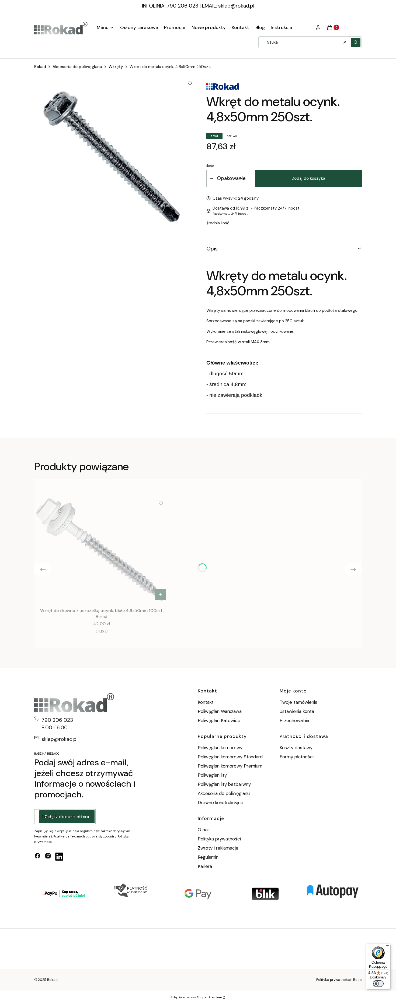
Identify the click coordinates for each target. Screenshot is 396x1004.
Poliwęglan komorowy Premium (230, 766)
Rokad (40, 66)
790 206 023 (57, 720)
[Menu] (387, 946)
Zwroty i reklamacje (218, 848)
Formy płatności (297, 757)
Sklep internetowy (196, 997)
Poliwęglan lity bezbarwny (224, 784)
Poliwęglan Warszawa (220, 711)
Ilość (210, 166)
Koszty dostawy (296, 748)
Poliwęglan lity (212, 775)
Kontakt (206, 702)
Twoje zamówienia (298, 702)
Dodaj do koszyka (308, 178)
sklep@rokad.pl (236, 5)
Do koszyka (160, 594)
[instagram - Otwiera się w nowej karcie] (48, 857)
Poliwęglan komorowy (220, 748)
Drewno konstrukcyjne (220, 802)
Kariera (205, 866)
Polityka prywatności (219, 839)
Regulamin (208, 857)
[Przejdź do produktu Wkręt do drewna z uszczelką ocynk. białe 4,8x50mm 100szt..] (101, 549)
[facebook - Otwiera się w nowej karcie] (37, 857)
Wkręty (116, 66)
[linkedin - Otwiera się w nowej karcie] (59, 857)
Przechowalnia (294, 720)
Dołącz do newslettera (67, 816)
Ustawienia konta (297, 711)
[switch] (378, 983)
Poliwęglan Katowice (219, 720)
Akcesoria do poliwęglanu (77, 66)
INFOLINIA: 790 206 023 (170, 5)
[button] (355, 42)
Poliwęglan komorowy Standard (230, 757)
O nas (204, 830)
